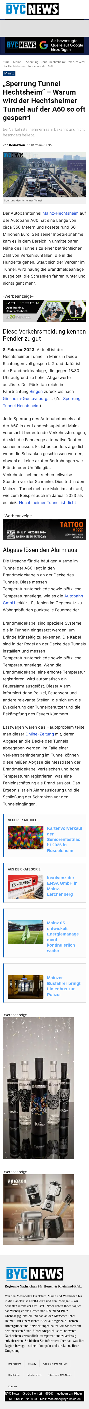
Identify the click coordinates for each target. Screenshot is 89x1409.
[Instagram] (20, 28)
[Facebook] (9, 28)
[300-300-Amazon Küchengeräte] (38, 1244)
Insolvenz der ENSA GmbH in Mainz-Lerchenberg (62, 886)
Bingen (36, 391)
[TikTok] (43, 28)
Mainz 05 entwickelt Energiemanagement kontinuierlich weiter (63, 937)
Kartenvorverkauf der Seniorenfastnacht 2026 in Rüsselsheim (64, 839)
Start (6, 62)
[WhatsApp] (54, 28)
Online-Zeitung (39, 734)
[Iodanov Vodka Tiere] (38, 1158)
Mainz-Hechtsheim (60, 213)
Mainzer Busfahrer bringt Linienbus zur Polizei (63, 986)
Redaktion (17, 145)
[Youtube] (65, 28)
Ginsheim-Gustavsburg (25, 398)
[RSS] (31, 28)
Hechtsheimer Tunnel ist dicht (47, 502)
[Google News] (76, 28)
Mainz (17, 62)
